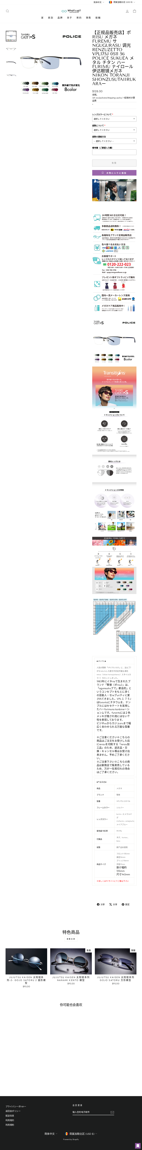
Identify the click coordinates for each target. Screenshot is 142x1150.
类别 (50, 17)
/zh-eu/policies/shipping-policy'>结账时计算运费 (113, 99)
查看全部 (71, 939)
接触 (98, 17)
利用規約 (10, 1124)
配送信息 (10, 1115)
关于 (69, 17)
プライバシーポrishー (16, 1106)
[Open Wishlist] (138, 1146)
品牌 (60, 17)
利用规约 (10, 1120)
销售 (88, 17)
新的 (79, 17)
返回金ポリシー (13, 1111)
